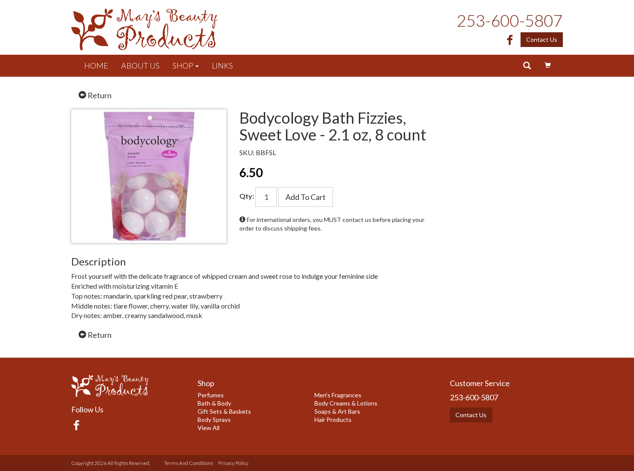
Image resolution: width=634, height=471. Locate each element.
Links (222, 65)
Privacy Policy (233, 463)
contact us (356, 219)
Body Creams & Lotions (345, 403)
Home (96, 65)
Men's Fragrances (337, 395)
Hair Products (333, 419)
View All (209, 427)
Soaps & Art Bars (337, 411)
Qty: (246, 196)
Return (99, 95)
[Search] (527, 66)
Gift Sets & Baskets (224, 411)
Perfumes (211, 395)
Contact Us (541, 39)
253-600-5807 (510, 20)
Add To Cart (306, 197)
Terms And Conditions (188, 463)
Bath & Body (214, 403)
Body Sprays (214, 419)
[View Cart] (547, 65)
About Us (140, 65)
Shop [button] (184, 65)
